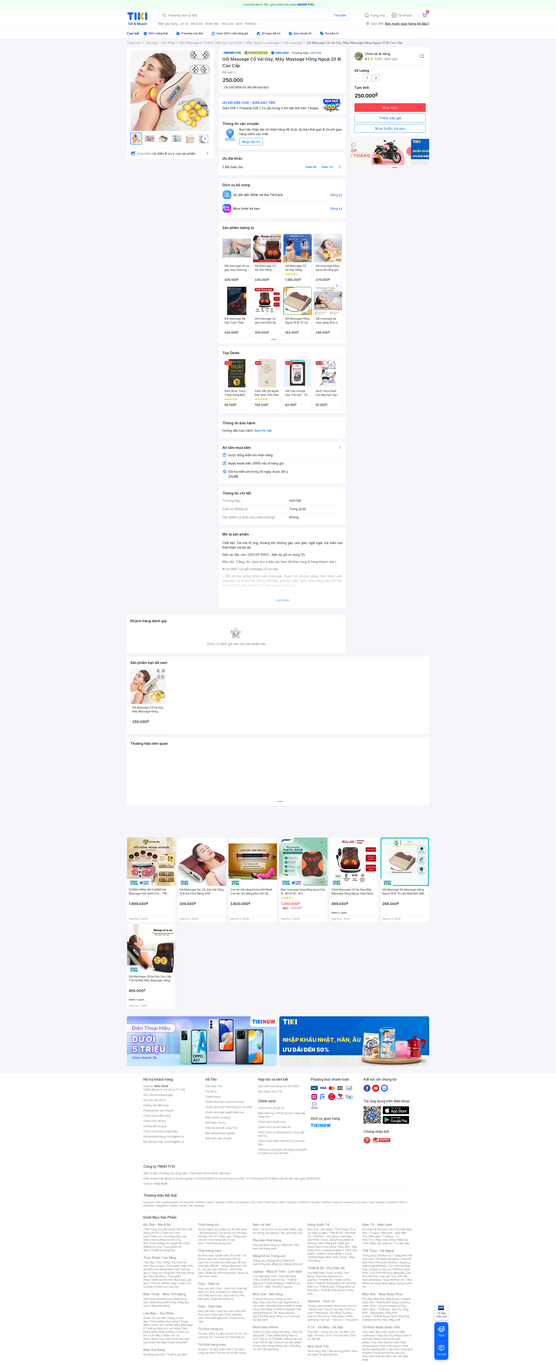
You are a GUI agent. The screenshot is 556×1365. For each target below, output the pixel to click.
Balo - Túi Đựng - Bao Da (385, 1309)
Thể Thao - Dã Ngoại (378, 1250)
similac (380, 1202)
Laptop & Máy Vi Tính (336, 1250)
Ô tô (329, 1335)
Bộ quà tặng (270, 1349)
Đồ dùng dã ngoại (387, 1259)
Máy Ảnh (395, 1319)
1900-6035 (161, 1086)
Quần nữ (224, 1229)
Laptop (287, 1286)
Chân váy (224, 1236)
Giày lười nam (206, 1311)
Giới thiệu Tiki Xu (215, 1122)
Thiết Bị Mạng (274, 1283)
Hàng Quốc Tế (318, 1224)
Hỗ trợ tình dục (175, 1338)
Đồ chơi (182, 1229)
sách (239, 23)
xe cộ (184, 23)
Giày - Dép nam (210, 1306)
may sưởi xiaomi (381, 1342)
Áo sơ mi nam (222, 1259)
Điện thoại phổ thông (163, 1302)
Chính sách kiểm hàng (157, 1115)
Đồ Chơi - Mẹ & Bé (156, 1224)
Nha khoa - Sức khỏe (331, 1316)
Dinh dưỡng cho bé (163, 1239)
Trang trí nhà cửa (263, 1298)
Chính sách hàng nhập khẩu (160, 1131)
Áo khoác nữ (227, 1232)
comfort (392, 1202)
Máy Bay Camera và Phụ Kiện (385, 1318)
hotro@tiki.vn (175, 1136)
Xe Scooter (341, 1335)
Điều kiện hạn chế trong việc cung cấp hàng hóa (282, 1114)
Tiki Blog (211, 1091)
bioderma (242, 1202)
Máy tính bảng (160, 1305)
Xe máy (319, 1335)
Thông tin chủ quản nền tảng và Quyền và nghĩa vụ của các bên (282, 1151)
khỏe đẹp (212, 23)
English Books (329, 1354)
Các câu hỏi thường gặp (158, 1094)
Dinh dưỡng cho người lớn (166, 1243)
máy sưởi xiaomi (390, 1345)
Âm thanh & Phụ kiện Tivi (377, 1229)
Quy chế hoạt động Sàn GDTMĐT (279, 1086)
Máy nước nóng (385, 1239)
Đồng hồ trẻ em (293, 1264)
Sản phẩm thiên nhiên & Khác (165, 1330)
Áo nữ (201, 1229)
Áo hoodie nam (215, 1262)
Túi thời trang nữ (210, 1329)
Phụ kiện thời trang (267, 1240)
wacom (338, 1202)
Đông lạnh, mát (169, 1269)
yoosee (362, 1202)
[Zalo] (384, 1088)
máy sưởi (368, 1331)
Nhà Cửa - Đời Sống (268, 1294)
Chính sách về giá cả (271, 1108)
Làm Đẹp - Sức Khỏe (158, 1313)
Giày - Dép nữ (208, 1283)
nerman (326, 1202)
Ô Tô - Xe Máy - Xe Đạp (325, 1327)
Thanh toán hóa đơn (320, 1305)
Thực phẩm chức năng (164, 1321)
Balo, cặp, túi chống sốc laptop (278, 1231)
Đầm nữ (212, 1229)
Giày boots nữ (212, 1295)
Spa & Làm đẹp (334, 1309)
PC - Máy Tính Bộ (270, 1286)
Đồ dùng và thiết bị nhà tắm (278, 1309)
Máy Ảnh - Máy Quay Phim (382, 1294)
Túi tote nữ (221, 1337)
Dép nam (217, 1314)
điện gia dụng (168, 23)
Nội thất (271, 1305)
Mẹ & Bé (331, 1243)
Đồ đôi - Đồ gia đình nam (226, 1265)
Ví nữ (238, 1333)
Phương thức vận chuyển (158, 1110)
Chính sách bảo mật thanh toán (224, 1101)
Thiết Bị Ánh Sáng (387, 1302)
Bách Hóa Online (265, 1327)
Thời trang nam (209, 1250)
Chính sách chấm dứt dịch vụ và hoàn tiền (281, 1142)
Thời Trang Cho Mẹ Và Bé (159, 1229)
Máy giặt (374, 1236)
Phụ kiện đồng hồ (271, 1264)
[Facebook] (367, 1088)
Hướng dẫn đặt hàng (156, 1105)
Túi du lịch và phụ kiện (274, 1229)
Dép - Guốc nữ (225, 1288)
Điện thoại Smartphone (157, 1298)
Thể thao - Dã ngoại (325, 1236)
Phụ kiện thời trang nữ (266, 1245)
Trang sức (259, 1260)
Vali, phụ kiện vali (291, 1232)
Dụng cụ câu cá (380, 1269)
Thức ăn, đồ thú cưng (163, 1283)
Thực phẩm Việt (176, 1265)
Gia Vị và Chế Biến (271, 1338)
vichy (183, 1205)
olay (371, 1202)
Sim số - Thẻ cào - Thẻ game (339, 1319)
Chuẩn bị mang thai (163, 1250)
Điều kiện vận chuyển (218, 1138)
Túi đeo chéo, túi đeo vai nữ (215, 1333)
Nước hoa (158, 1338)
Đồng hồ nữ (275, 1260)
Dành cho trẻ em (162, 1279)
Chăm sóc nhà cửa (167, 1286)
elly (253, 1202)
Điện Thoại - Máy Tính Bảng (164, 1294)
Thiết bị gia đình (177, 1354)
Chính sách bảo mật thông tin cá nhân (228, 1107)
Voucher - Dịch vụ (321, 1301)
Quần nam (222, 1255)
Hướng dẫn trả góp (155, 1126)
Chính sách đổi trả (154, 1121)
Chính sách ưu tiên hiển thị (274, 1127)
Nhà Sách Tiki (318, 1346)
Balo (255, 1229)
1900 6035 (160, 1183)
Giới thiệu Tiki (213, 1086)
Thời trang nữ (208, 1224)
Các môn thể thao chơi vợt (386, 1274)
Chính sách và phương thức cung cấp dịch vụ (281, 1134)
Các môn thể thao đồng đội (387, 1272)
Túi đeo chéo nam (220, 1349)
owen (209, 1202)
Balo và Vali (262, 1224)
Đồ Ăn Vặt (266, 1342)
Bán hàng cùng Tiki (270, 1091)
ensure (220, 1202)
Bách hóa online (326, 1246)
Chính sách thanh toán (272, 1121)
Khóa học (340, 1305)
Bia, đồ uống (157, 1276)
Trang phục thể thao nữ (376, 1255)
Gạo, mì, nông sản (163, 1272)
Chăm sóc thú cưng (265, 1331)
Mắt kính (287, 1245)
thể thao (250, 23)
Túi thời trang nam (212, 1344)
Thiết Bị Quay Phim (384, 1316)
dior (158, 1202)
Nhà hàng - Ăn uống (328, 1312)
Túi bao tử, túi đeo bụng (231, 1352)
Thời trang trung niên (218, 1243)
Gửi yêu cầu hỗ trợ (154, 1100)
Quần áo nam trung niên (221, 1272)
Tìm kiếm (340, 15)
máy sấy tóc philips (389, 1335)
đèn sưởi (381, 1331)
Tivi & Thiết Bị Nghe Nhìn (330, 1255)
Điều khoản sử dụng (217, 1117)
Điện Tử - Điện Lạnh (377, 1224)
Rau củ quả (157, 1265)
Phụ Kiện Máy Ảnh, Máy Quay (380, 1298)
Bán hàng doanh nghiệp (220, 1133)
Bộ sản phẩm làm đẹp (166, 1340)
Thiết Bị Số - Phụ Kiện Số (326, 1268)
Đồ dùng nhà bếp (154, 1354)
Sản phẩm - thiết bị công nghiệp (332, 1252)
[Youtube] (375, 1088)
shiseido (148, 1205)
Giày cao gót (206, 1288)
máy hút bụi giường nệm (385, 1347)
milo (260, 1202)
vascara (148, 1202)
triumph (292, 1202)
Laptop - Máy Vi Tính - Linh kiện (277, 1271)
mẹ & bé (197, 23)
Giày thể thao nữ (394, 1279)
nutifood (304, 1202)
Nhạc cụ (282, 1316)
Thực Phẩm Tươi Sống (159, 1257)
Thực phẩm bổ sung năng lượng (387, 1281)
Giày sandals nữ (220, 1292)
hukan (174, 1205)
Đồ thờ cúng (267, 1316)
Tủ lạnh (374, 1232)
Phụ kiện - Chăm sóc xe (323, 1331)
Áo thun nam (206, 1255)
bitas (403, 1202)
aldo (282, 1202)
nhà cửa (227, 23)
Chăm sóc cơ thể (162, 1325)
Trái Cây (148, 1262)
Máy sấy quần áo (381, 1243)
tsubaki (199, 1205)
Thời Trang (341, 1229)
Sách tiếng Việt (317, 1351)
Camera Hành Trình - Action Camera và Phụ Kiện (386, 1306)
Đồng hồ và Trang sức (269, 1256)
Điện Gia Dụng (154, 1350)
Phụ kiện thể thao (387, 1262)
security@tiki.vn (174, 1141)
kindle (316, 1202)
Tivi (371, 1239)
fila (191, 1205)
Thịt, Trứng (163, 1262)
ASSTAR (315, 53)
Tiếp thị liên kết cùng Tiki (221, 1127)
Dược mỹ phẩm (178, 1342)
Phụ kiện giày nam (217, 1318)
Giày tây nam (225, 1311)
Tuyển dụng (212, 1096)
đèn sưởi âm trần (380, 1356)
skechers (271, 1202)
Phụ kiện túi (237, 1337)
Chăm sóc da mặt (154, 1318)
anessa (349, 1202)
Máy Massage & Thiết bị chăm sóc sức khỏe (168, 1326)
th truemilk (187, 1202)
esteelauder (170, 1202)
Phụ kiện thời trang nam (276, 1246)
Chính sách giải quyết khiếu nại (224, 1112)
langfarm (162, 1205)
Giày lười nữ (230, 1295)
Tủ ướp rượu (401, 1243)
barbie (200, 1202)
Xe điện (344, 1331)
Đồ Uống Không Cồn (275, 1345)
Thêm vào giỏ (390, 118)
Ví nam (202, 1349)
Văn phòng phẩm (339, 1351)
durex (230, 1202)
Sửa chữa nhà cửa (271, 1302)
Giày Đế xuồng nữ (222, 1298)
